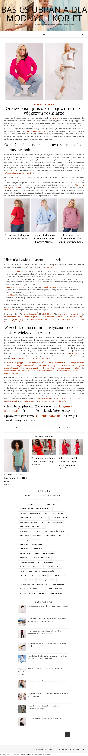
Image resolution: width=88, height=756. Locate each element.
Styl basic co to (27, 580)
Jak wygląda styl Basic (29, 553)
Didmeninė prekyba (32, 316)
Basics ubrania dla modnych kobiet (44, 13)
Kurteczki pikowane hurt (56, 363)
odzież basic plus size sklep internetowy (63, 427)
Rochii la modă (62, 398)
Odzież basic (55, 126)
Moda (36, 104)
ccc (21, 504)
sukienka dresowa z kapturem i (22, 358)
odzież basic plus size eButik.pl (38, 427)
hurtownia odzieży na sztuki (68, 368)
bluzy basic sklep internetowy (33, 500)
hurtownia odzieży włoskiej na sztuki (39, 368)
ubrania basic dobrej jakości (32, 589)
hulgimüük (75, 314)
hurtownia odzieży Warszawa (68, 370)
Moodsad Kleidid (10, 401)
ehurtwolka (58, 513)
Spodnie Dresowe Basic (15, 287)
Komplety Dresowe (13, 271)
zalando (42, 593)
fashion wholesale (67, 319)
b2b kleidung (46, 314)
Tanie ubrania (58, 584)
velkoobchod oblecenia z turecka (16, 370)
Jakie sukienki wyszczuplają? (32, 549)
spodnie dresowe (50, 287)
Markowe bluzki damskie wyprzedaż (35, 557)
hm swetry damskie (59, 517)
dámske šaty (62, 401)
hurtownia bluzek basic (52, 522)
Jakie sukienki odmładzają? (31, 544)
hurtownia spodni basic (30, 531)
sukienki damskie (48, 416)
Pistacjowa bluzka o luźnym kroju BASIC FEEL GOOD (16, 478)
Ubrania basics (47, 104)
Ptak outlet (18, 322)
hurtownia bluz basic (29, 522)
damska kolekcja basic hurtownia (34, 513)
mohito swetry (55, 566)
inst (21, 540)
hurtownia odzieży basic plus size (16, 427)
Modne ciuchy (9, 310)
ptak (44, 575)
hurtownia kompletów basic (32, 526)
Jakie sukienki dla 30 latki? (38, 540)
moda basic (24, 566)
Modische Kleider (27, 401)
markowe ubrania (27, 562)
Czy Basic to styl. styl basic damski (35, 509)
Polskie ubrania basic (29, 575)
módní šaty (76, 398)
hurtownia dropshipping (16, 363)
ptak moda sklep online (46, 365)
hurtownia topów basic (56, 535)
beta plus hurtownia (11, 373)
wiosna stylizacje (27, 593)
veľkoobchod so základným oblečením (18, 173)
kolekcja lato (49, 553)
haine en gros (62, 314)
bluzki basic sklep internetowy (47, 495)
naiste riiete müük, (36, 363)
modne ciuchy (39, 566)
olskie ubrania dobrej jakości (41, 571)
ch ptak (30, 504)
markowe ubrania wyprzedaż (50, 562)
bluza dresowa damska (43, 358)
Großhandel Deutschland (24, 365)
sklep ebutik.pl (56, 575)
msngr (22, 571)
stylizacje (49, 267)
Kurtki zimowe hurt (67, 365)
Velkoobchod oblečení (12, 316)
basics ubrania (74, 353)
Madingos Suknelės (45, 398)
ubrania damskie (55, 589)
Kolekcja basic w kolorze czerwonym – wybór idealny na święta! (70, 461)
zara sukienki (56, 593)
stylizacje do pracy (46, 580)
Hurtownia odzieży (30, 314)
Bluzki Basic (10, 295)
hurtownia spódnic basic (55, 531)
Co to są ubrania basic (47, 504)
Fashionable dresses (46, 401)
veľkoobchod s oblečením (54, 316)
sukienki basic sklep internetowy (34, 584)
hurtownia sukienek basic (31, 535)
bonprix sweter (56, 500)
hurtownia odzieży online (43, 370)
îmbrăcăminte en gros (16, 319)
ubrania (55, 118)
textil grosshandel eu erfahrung (43, 319)
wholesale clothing (75, 316)
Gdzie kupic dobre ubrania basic (33, 517)
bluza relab (25, 495)
